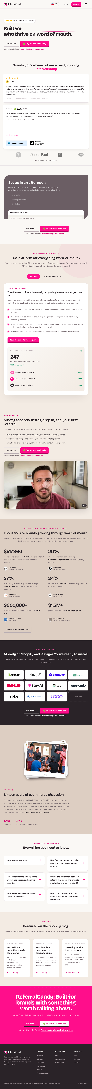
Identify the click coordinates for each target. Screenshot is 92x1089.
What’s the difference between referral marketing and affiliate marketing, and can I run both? (64, 880)
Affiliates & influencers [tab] (53, 276)
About (76, 1056)
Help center (59, 1063)
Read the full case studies (18, 629)
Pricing (39, 1070)
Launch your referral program (23, 340)
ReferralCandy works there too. (32, 49)
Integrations (41, 1066)
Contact (77, 1059)
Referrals (40, 1056)
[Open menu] (85, 4)
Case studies (60, 1059)
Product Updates (43, 1073)
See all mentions (12, 135)
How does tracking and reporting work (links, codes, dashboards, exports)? (22, 880)
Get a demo (11, 44)
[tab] (34, 186)
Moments (40, 1063)
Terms (86, 1083)
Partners (77, 1063)
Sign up (76, 4)
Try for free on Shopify (36, 44)
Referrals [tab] (33, 276)
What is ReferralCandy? (17, 860)
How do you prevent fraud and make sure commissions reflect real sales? (64, 896)
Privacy (80, 1083)
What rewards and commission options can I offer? (21, 895)
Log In (66, 4)
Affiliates (40, 1059)
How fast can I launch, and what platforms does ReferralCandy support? (64, 863)
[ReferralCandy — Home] (13, 4)
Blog (56, 1056)
